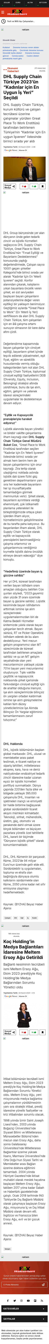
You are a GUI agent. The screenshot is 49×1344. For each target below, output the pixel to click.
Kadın (34, 918)
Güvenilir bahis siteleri (12, 53)
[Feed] (41, 1300)
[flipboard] (35, 1300)
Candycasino (17, 56)
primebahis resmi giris (12, 58)
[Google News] (15, 150)
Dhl (15, 918)
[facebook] (7, 1300)
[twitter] (14, 1300)
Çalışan (7, 918)
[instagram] (21, 1300)
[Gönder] (44, 1284)
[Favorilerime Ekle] (43, 186)
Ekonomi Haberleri (13, 70)
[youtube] (28, 1300)
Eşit (22, 918)
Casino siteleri (33, 56)
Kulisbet (6, 47)
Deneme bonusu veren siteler (26, 47)
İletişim (7, 1249)
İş (27, 918)
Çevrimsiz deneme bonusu (31, 50)
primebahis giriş (9, 50)
